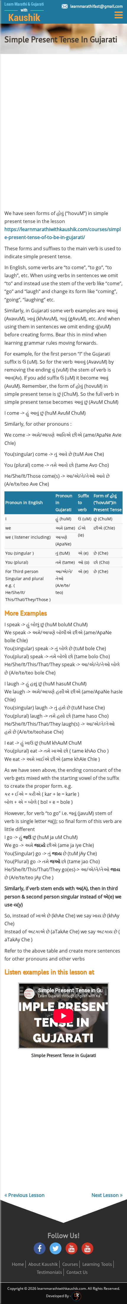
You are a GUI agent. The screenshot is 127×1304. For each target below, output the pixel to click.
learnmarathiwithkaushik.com (61, 1288)
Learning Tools (97, 1264)
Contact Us (77, 1272)
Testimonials (49, 1272)
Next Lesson (106, 1195)
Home (18, 1264)
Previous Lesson (26, 1195)
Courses (70, 1264)
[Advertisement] (63, 134)
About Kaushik (43, 1264)
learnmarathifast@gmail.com (96, 6)
